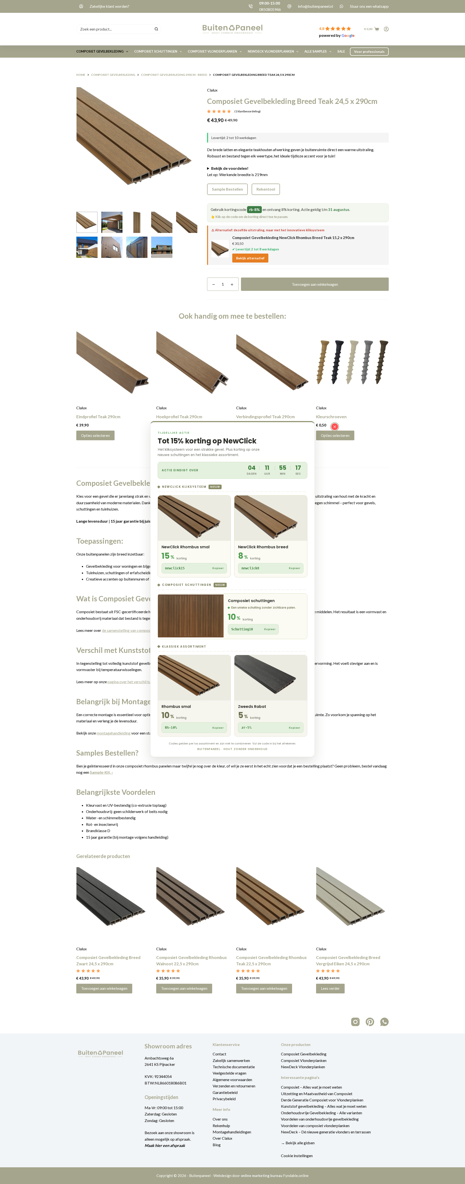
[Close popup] (334, 426)
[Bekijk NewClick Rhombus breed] (270, 536)
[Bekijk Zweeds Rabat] (270, 696)
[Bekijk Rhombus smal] (194, 696)
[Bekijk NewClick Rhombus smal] (194, 536)
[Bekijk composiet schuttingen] (232, 616)
